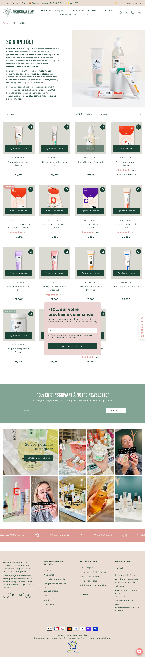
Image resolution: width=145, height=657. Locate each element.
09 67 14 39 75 (126, 600)
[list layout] (77, 114)
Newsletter (49, 604)
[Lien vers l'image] (30, 452)
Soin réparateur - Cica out (126, 286)
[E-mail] (21, 595)
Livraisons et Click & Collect (93, 572)
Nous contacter (87, 594)
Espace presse (51, 591)
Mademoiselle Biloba (76, 635)
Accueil (6, 23)
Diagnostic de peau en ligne (55, 585)
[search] (120, 12)
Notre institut (50, 575)
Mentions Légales (88, 581)
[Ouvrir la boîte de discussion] (139, 651)
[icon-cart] (139, 12)
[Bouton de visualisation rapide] (30, 127)
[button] (142, 326)
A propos (48, 570)
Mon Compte (86, 567)
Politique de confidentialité (93, 585)
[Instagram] (13, 595)
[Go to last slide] (7, 3)
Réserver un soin (134, 3)
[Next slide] (120, 3)
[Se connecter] (126, 12)
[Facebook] (6, 595)
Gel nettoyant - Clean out (90, 162)
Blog (46, 600)
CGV (82, 589)
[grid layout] (80, 114)
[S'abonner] (138, 568)
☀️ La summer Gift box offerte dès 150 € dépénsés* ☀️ (64, 3)
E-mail (120, 568)
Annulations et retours (91, 576)
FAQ (46, 595)
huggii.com (56, 638)
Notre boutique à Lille (54, 579)
